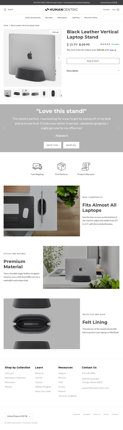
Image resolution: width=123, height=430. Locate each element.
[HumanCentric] (61, 9)
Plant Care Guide (43, 391)
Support (62, 373)
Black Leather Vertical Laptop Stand (25, 25)
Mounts (8, 386)
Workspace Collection (15, 377)
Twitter (106, 414)
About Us (39, 373)
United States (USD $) (109, 2)
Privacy (61, 386)
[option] (33, 58)
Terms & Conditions (67, 396)
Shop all (71, 145)
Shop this (52, 145)
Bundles (49, 18)
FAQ (60, 382)
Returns (62, 377)
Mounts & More (91, 18)
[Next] (59, 58)
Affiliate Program (43, 386)
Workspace (62, 18)
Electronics (10, 382)
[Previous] (5, 128)
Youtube (115, 414)
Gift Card (9, 373)
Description (72, 70)
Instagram (86, 414)
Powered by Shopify (29, 423)
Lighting (76, 18)
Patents (62, 391)
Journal (38, 377)
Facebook (76, 414)
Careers (39, 382)
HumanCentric (16, 423)
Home (6, 25)
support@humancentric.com (95, 388)
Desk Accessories (32, 18)
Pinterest (96, 414)
